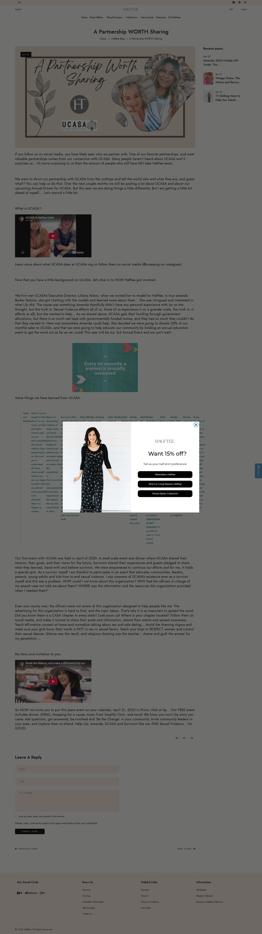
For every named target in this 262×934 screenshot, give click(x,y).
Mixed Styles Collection (165, 493)
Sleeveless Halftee (165, 474)
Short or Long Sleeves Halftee (165, 484)
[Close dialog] (196, 425)
